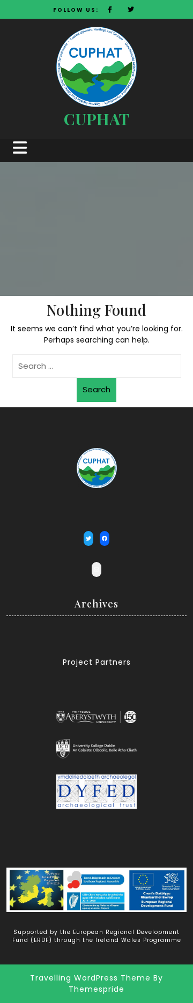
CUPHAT (96, 119)
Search (96, 389)
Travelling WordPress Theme (90, 977)
